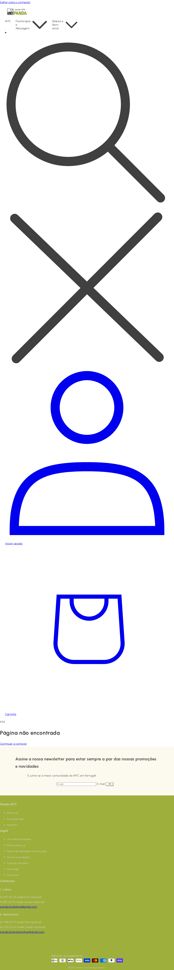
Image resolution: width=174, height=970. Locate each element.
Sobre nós (12, 812)
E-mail (101, 784)
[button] (10, 21)
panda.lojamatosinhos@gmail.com (22, 932)
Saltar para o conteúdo (15, 2)
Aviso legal (13, 869)
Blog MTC (12, 825)
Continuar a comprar (13, 743)
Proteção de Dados (17, 863)
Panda (79, 968)
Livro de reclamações (19, 839)
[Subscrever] (109, 784)
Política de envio (16, 845)
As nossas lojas (15, 819)
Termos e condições (18, 857)
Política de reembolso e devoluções (27, 851)
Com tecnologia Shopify (94, 968)
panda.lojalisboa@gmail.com (18, 906)
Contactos (13, 875)
